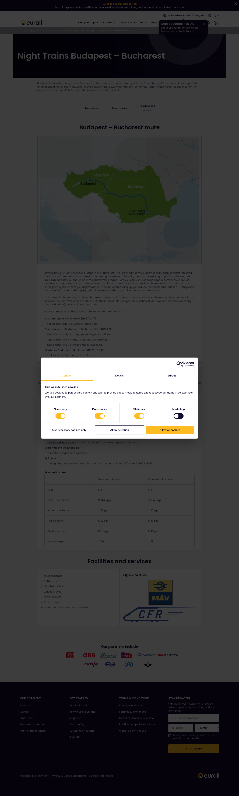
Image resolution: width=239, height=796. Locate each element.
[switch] (100, 416)
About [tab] (172, 375)
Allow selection (119, 429)
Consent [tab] (67, 375)
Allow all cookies (170, 429)
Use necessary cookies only (69, 429)
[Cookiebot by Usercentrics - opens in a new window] (179, 364)
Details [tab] (119, 375)
